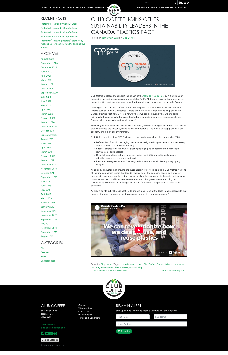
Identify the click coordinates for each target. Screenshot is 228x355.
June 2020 (46, 101)
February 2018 (48, 202)
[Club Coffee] (114, 10)
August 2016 (47, 236)
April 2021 (46, 75)
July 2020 (46, 97)
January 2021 (47, 84)
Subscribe (125, 331)
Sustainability (165, 7)
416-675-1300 (48, 324)
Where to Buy (85, 308)
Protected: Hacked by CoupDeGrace (59, 23)
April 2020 (46, 109)
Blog (43, 248)
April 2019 (46, 147)
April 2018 (46, 194)
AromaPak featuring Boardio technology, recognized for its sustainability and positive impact (63, 43)
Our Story (53, 7)
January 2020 (48, 122)
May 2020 (46, 105)
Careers (82, 305)
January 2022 (48, 71)
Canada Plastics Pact (153, 96)
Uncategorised (48, 260)
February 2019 (48, 156)
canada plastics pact (132, 264)
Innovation (142, 7)
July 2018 (45, 181)
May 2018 (46, 190)
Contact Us (180, 7)
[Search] (174, 2)
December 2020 (49, 88)
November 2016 (49, 228)
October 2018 (47, 173)
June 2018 (46, 185)
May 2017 (45, 223)
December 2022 (49, 67)
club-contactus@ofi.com (53, 327)
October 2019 (47, 130)
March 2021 (47, 80)
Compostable (163, 264)
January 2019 (47, 160)
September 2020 (49, 92)
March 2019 (47, 152)
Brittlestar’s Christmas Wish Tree (110, 270)
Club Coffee (128, 37)
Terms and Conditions (89, 317)
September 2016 (49, 232)
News (153, 7)
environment (107, 267)
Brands (79, 7)
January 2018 (47, 206)
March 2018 (47, 198)
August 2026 (47, 59)
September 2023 (49, 63)
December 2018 (49, 164)
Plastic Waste (121, 267)
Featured (45, 252)
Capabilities (67, 7)
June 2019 (46, 143)
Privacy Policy (85, 314)
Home (44, 7)
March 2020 (47, 113)
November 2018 (49, 168)
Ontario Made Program (172, 270)
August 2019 (47, 139)
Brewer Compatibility (96, 7)
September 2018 (49, 177)
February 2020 (48, 118)
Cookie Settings (50, 339)
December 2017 (48, 211)
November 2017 (49, 215)
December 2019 (49, 126)
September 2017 (49, 219)
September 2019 (49, 135)
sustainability (135, 267)
